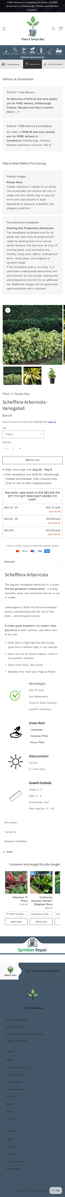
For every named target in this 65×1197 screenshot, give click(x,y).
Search (10, 1139)
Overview (9, 561)
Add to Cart (16, 921)
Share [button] (9, 851)
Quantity (7, 442)
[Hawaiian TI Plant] (16, 882)
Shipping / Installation (15, 841)
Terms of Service (15, 1161)
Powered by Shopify (43, 1191)
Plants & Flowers (15, 1074)
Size (5, 428)
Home (9, 1060)
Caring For (10, 832)
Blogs (9, 1111)
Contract (10, 1154)
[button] (4, 28)
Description (10, 822)
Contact (10, 1104)
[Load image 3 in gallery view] (52, 376)
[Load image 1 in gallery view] (12, 376)
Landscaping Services (18, 1067)
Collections (12, 1118)
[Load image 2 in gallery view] (32, 376)
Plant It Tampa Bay (28, 1191)
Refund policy (13, 1168)
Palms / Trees (13, 1082)
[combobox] (16, 914)
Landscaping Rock (16, 1089)
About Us (11, 1096)
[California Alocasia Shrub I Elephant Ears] (41, 882)
